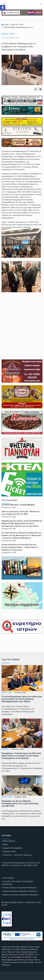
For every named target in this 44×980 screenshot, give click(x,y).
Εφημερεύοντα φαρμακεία (12, 848)
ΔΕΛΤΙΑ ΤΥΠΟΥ (17, 25)
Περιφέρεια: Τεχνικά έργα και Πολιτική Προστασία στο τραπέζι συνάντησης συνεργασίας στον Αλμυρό (21, 755)
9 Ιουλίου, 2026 (20, 692)
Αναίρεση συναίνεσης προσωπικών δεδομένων (20, 895)
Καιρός (5, 844)
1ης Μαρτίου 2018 (30, 865)
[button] (2, 7)
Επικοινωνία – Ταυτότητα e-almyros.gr (17, 855)
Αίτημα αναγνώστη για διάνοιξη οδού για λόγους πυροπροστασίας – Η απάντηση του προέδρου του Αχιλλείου (20, 547)
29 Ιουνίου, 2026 (17, 749)
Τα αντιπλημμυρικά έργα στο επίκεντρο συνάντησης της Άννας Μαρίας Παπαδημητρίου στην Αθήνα (22, 699)
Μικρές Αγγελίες (9, 841)
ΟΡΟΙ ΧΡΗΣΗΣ (8, 878)
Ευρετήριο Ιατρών (9, 851)
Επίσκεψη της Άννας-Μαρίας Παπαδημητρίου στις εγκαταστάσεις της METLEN (20, 803)
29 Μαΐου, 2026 (20, 797)
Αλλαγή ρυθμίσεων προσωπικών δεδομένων (20, 888)
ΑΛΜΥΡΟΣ (5, 749)
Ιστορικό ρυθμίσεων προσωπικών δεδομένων (20, 891)
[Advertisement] (22, 320)
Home (6, 25)
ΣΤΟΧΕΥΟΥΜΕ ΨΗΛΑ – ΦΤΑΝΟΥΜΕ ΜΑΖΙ (18, 505)
